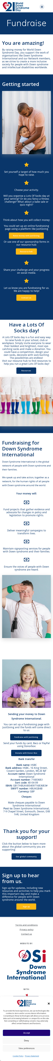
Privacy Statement (32, 1056)
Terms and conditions (26, 925)
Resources (26, 370)
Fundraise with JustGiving (26, 737)
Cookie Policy (18, 1056)
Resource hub (26, 251)
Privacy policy (26, 929)
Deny (26, 1040)
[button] (48, 1003)
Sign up (26, 906)
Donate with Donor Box (26, 753)
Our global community (26, 856)
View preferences (27, 1048)
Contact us (26, 298)
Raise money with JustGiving (26, 235)
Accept (26, 1033)
